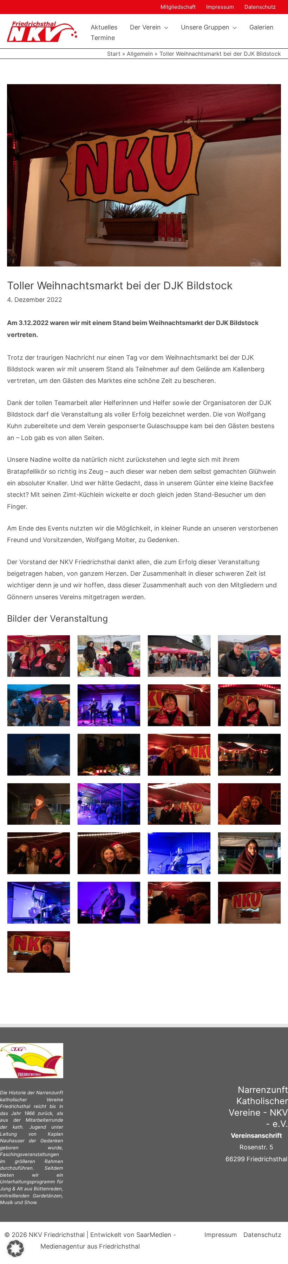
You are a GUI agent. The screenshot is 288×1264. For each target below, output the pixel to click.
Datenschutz (260, 7)
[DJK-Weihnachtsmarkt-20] (38, 754)
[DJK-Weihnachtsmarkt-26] (109, 803)
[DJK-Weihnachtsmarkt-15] (109, 705)
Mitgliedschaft (178, 7)
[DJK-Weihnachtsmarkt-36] (179, 852)
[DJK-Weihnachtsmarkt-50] (179, 902)
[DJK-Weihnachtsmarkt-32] (249, 803)
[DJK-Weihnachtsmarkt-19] (249, 705)
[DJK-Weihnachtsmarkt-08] (38, 705)
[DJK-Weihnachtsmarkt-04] (179, 655)
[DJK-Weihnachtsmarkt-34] (109, 852)
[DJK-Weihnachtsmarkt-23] (249, 754)
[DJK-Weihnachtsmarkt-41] (38, 902)
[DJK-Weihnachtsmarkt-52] (38, 951)
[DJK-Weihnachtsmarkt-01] (38, 655)
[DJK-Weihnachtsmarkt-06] (249, 655)
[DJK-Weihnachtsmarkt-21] (109, 754)
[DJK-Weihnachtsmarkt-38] (249, 852)
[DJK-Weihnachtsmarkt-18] (179, 705)
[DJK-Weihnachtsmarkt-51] (249, 902)
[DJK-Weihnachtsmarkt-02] (109, 655)
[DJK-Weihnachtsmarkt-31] (179, 803)
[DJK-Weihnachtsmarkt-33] (38, 852)
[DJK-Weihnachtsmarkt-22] (179, 754)
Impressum (220, 7)
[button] (164, 27)
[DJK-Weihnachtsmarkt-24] (38, 803)
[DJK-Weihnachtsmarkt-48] (109, 902)
